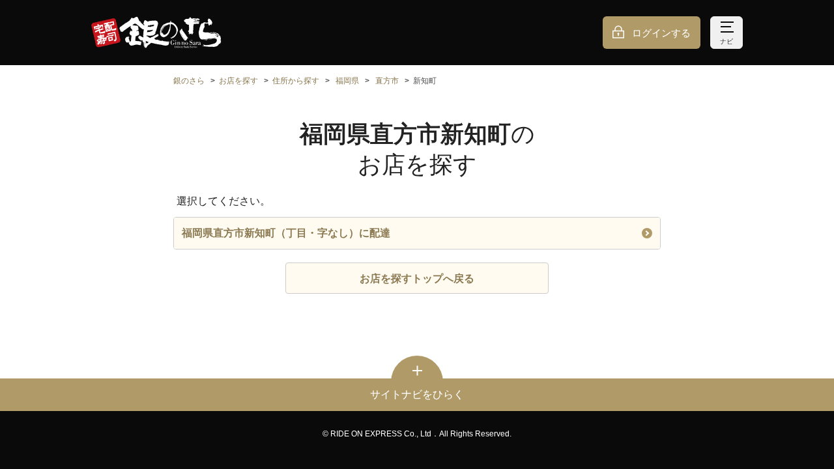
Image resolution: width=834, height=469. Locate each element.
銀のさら (189, 80)
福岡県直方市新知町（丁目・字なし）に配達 (286, 232)
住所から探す (295, 80)
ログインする (661, 32)
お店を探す (238, 80)
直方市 (387, 80)
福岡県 (347, 80)
